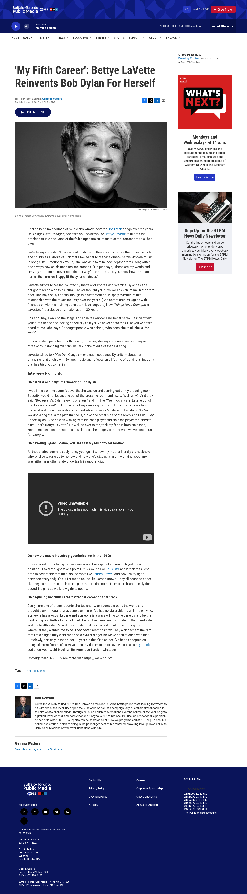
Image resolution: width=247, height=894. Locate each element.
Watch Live (201, 9)
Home (15, 37)
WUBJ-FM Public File (195, 809)
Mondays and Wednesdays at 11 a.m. (205, 139)
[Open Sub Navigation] (35, 37)
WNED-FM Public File (195, 797)
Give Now (224, 9)
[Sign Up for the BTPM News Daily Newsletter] (205, 207)
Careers (140, 780)
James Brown (103, 574)
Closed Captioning (146, 796)
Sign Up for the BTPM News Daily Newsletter (205, 233)
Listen (45, 37)
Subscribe (204, 267)
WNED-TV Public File (195, 794)
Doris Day (112, 569)
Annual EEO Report (147, 805)
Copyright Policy (98, 796)
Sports (119, 37)
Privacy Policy (96, 788)
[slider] (32, 26)
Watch (27, 37)
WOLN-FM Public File (195, 806)
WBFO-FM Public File (195, 803)
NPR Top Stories (36, 670)
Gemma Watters (52, 98)
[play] (16, 26)
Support (135, 37)
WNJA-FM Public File (195, 800)
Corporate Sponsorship (149, 788)
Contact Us (95, 780)
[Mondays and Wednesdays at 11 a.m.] (205, 102)
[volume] (27, 26)
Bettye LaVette (115, 234)
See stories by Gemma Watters (38, 749)
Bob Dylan (115, 229)
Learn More (205, 177)
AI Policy (93, 805)
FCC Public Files (193, 779)
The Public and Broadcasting (200, 812)
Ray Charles (143, 645)
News (61, 37)
